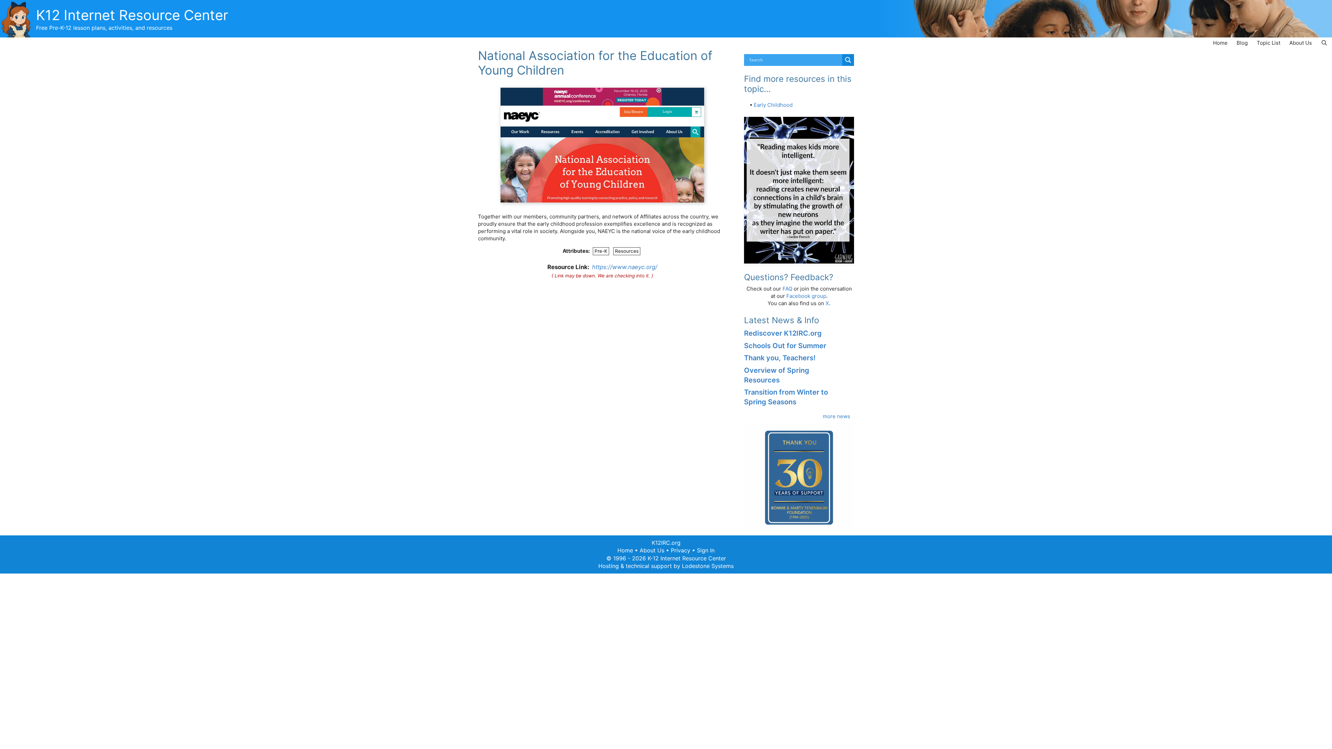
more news (836, 416)
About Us (1300, 43)
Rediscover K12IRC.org (783, 333)
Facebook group (806, 296)
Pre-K (601, 251)
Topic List (1268, 43)
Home (1220, 43)
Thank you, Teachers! (780, 358)
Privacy (680, 550)
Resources (627, 251)
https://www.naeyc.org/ (624, 267)
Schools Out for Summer (785, 346)
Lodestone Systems (708, 565)
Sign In (706, 550)
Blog (1242, 43)
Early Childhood (773, 105)
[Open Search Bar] (1324, 42)
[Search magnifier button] (848, 60)
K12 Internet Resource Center (132, 15)
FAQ (787, 288)
